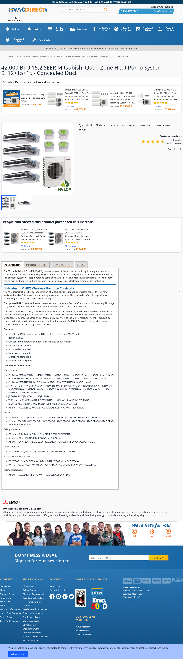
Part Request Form (31, 617)
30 (26, 246)
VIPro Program (29, 625)
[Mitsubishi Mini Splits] (87, 502)
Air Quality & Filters (104, 29)
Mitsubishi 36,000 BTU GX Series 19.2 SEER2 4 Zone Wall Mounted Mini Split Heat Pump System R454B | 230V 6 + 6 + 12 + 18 (166, 94)
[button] (8, 202)
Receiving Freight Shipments (36, 609)
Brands (18, 56)
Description (12, 264)
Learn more (161, 647)
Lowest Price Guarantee (10, 613)
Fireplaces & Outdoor (148, 29)
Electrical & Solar (19, 40)
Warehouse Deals (31, 621)
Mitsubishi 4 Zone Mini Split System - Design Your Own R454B (33, 97)
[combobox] (85, 9)
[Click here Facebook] (52, 596)
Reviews (61, 264)
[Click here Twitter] (71, 596)
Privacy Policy (6, 617)
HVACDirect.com (82, 626)
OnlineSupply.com (83, 634)
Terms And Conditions (10, 621)
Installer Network (31, 628)
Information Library (32, 632)
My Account (54, 586)
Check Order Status (58, 590)
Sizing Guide (156, 7)
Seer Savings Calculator (33, 598)
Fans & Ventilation (126, 29)
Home (10, 56)
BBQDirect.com (82, 630)
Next (179, 291)
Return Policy (6, 605)
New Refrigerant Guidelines (35, 636)
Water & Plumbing (170, 29)
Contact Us (5, 586)
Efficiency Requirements (34, 594)
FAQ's (81, 264)
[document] (91, 651)
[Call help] (134, 533)
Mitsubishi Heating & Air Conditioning (38, 56)
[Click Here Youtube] (58, 596)
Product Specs (36, 264)
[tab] (12, 264)
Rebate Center (29, 590)
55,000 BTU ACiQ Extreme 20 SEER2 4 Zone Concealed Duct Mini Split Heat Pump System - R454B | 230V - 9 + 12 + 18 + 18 (34, 234)
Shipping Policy (7, 594)
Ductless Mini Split (60, 29)
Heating (37, 29)
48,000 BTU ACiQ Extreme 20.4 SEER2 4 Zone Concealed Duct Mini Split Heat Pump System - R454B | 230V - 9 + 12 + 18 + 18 (78, 234)
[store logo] (27, 9)
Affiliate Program (30, 640)
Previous (3, 291)
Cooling (15, 29)
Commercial (82, 29)
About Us (4, 590)
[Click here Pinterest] (65, 596)
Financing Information (33, 613)
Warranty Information (10, 609)
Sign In (169, 7)
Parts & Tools (44, 40)
